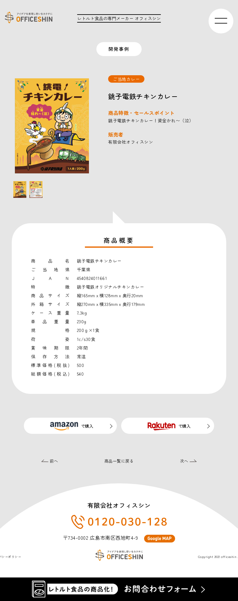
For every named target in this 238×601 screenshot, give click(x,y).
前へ (53, 461)
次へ (185, 461)
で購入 (87, 426)
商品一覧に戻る (119, 461)
